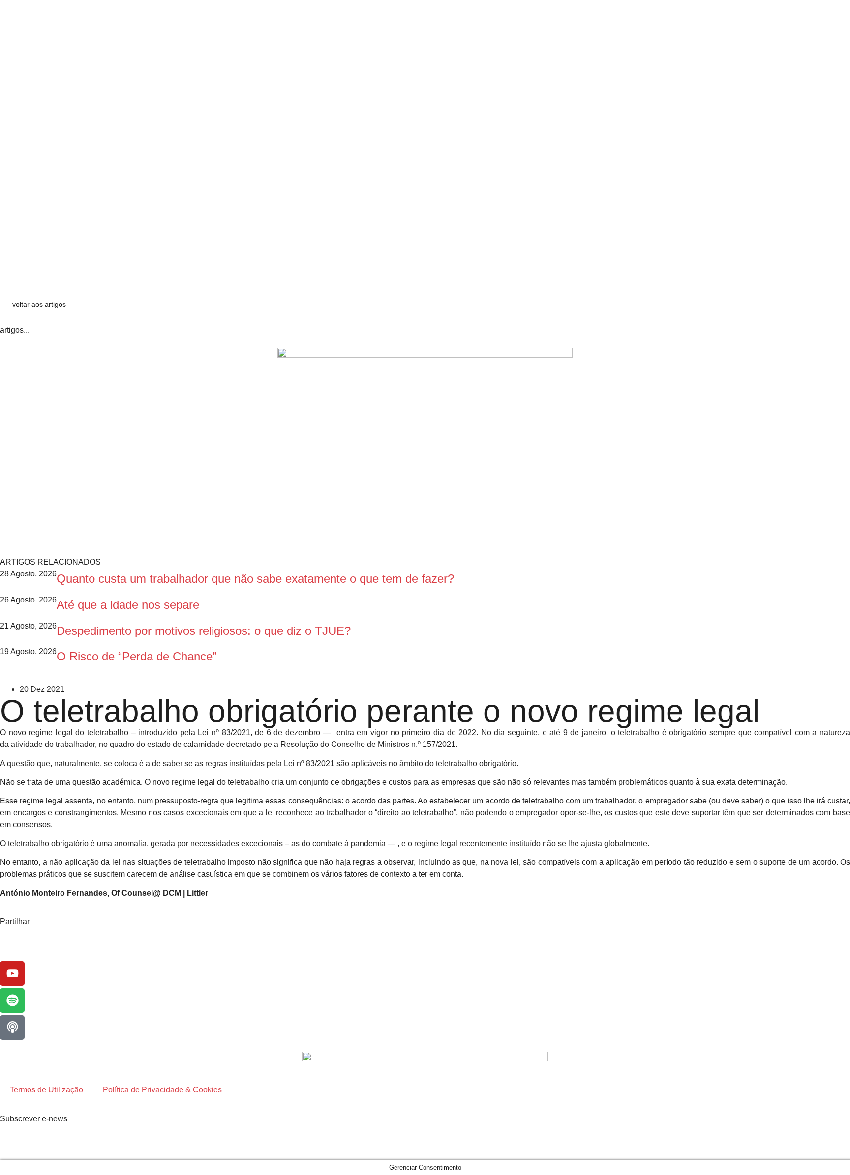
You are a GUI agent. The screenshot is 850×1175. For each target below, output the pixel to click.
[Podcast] (12, 1027)
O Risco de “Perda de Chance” (136, 656)
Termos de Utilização (46, 1090)
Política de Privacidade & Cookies (162, 1090)
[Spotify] (12, 1000)
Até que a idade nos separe (128, 604)
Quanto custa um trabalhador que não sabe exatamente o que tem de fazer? (255, 578)
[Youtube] (12, 973)
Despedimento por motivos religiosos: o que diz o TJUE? (204, 630)
